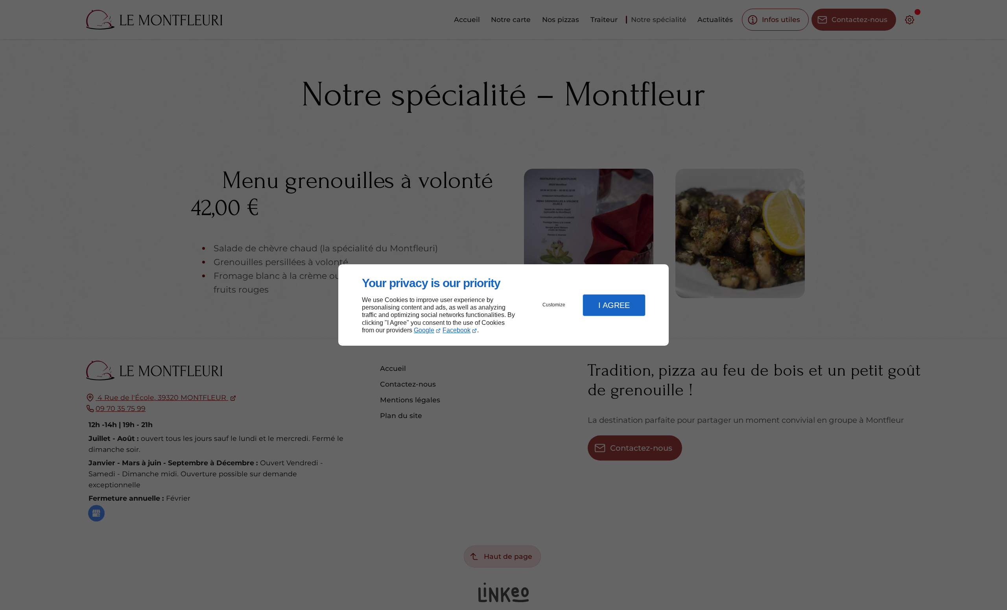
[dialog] (503, 305)
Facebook (456, 330)
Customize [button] (553, 305)
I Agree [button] (614, 305)
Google (424, 330)
